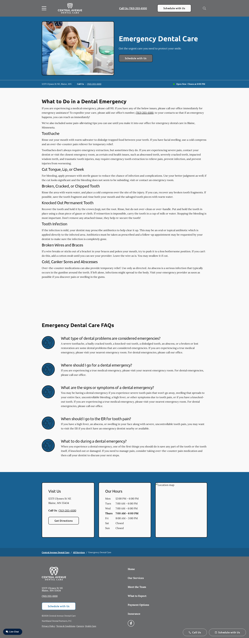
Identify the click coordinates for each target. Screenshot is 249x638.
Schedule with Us (174, 8)
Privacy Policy (48, 626)
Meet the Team (137, 587)
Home (131, 569)
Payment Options (138, 604)
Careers (80, 626)
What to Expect (137, 595)
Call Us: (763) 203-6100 (133, 8)
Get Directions (63, 520)
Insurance (134, 613)
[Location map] (181, 510)
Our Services (136, 578)
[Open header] (44, 8)
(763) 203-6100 (94, 84)
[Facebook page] (131, 623)
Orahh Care (90, 626)
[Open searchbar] (204, 8)
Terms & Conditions (65, 626)
